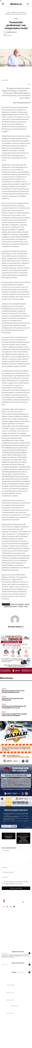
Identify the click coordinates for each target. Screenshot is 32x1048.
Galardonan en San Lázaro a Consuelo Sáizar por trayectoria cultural (14, 997)
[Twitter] (12, 41)
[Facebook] (8, 41)
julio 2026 (5, 1028)
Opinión (14, 12)
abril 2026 (6, 1036)
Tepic (26, 606)
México (27, 604)
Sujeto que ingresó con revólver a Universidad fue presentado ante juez (14, 989)
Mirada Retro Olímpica (8, 836)
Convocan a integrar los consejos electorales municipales (14, 714)
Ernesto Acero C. (11, 32)
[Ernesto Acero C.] (16, 619)
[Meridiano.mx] (16, 4)
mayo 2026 (6, 1033)
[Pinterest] (16, 41)
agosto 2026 (6, 1025)
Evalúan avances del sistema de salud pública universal (14, 707)
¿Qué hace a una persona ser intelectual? (12, 699)
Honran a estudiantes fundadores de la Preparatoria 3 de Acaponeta (14, 1010)
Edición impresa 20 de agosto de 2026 (14, 1003)
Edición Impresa (6, 1005)
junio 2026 (6, 1030)
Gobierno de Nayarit (17, 604)
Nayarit (21, 606)
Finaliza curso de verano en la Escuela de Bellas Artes (13, 691)
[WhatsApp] (20, 41)
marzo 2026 (6, 1038)
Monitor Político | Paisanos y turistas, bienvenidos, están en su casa (23, 839)
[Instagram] (7, 906)
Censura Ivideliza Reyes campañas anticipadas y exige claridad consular (13, 982)
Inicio (9, 12)
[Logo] (16, 901)
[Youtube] (14, 906)
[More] (24, 41)
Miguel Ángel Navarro (10, 606)
